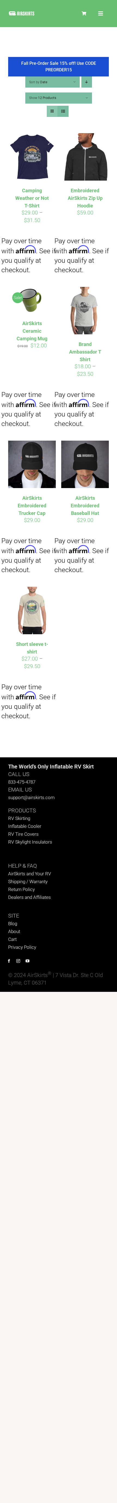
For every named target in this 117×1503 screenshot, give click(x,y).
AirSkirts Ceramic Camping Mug (32, 331)
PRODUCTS (22, 810)
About (14, 931)
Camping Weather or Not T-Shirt (32, 198)
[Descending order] (86, 82)
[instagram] (18, 961)
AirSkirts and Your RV (29, 873)
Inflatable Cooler (24, 826)
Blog (12, 923)
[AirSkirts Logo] (21, 13)
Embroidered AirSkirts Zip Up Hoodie (85, 198)
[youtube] (27, 961)
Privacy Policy (22, 947)
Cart (12, 939)
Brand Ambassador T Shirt (85, 351)
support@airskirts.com (31, 797)
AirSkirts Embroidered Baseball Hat (85, 505)
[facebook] (9, 961)
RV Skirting (19, 818)
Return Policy (21, 889)
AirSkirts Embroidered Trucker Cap (32, 505)
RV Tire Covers (23, 834)
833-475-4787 (21, 782)
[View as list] (63, 111)
